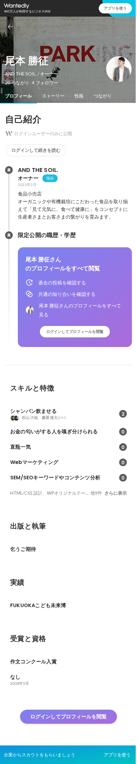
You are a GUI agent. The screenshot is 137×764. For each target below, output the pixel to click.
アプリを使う (115, 8)
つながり (103, 96)
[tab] (18, 96)
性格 (79, 96)
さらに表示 (116, 493)
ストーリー (53, 96)
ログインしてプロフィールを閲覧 (75, 331)
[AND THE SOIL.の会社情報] (9, 170)
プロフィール (18, 96)
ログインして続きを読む (36, 150)
